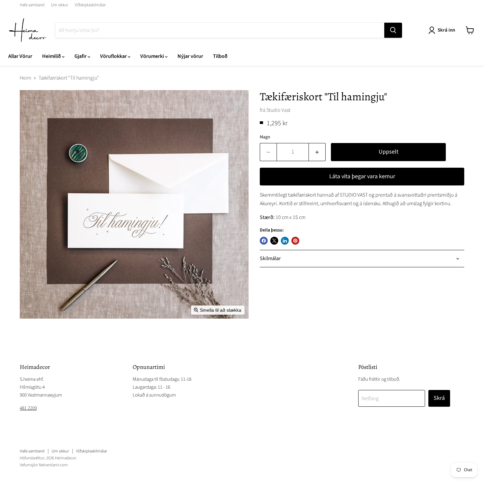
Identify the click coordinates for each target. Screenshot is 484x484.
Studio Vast (278, 110)
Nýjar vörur (190, 56)
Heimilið (52, 56)
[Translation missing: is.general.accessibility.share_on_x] (274, 241)
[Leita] (393, 30)
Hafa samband (32, 5)
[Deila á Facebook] (264, 241)
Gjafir (81, 56)
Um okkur (59, 5)
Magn (265, 137)
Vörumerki (152, 56)
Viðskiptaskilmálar (90, 5)
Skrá (439, 398)
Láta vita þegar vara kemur (362, 176)
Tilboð (220, 56)
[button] (443, 30)
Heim (25, 78)
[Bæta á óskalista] (457, 154)
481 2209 (28, 408)
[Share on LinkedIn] (285, 241)
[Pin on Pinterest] (295, 241)
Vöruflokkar (114, 56)
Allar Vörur (20, 56)
